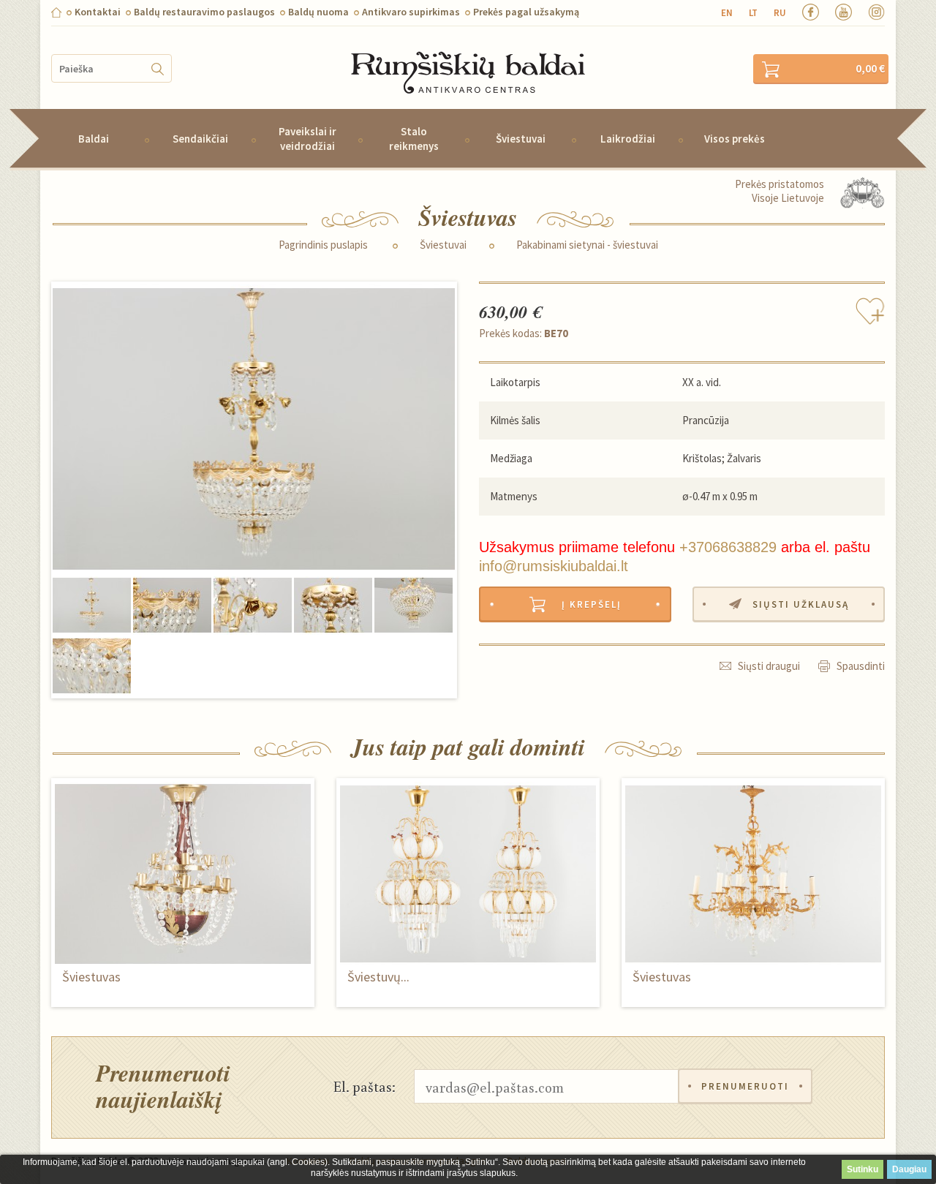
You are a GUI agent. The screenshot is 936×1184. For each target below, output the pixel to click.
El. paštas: (364, 1086)
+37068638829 (728, 547)
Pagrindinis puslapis (323, 245)
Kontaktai (98, 12)
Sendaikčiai (200, 139)
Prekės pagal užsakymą (526, 12)
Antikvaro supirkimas (411, 12)
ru (780, 13)
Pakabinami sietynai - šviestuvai (587, 245)
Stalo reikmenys (414, 138)
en (727, 13)
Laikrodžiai (627, 139)
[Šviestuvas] (254, 429)
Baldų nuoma (318, 12)
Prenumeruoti (745, 1086)
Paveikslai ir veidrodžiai (307, 138)
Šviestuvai (521, 139)
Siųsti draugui (769, 666)
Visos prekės (734, 139)
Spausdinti (861, 666)
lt (753, 13)
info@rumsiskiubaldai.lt (553, 566)
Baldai (93, 139)
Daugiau (909, 1169)
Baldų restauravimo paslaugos (204, 12)
